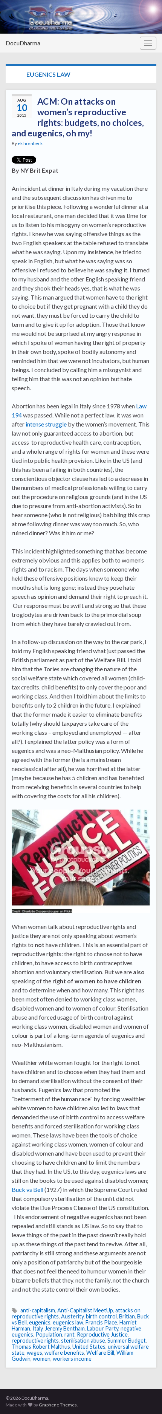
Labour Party (102, 1328)
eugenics (39, 1322)
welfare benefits (64, 1352)
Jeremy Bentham (65, 1328)
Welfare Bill (100, 1352)
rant (69, 1334)
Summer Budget (126, 1340)
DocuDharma (23, 42)
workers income (72, 1358)
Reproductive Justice (102, 1334)
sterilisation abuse (83, 1340)
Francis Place (101, 1322)
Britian (127, 1316)
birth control (101, 1316)
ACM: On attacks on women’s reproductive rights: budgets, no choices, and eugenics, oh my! (78, 117)
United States (88, 1346)
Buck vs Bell (27, 1189)
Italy (37, 1328)
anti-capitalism (37, 1310)
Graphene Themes (58, 1405)
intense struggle (46, 424)
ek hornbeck (30, 143)
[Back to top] (145, 1397)
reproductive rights (35, 1340)
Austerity (72, 1316)
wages (34, 1352)
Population (48, 1334)
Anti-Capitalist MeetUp (85, 1310)
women (41, 1358)
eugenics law (68, 1322)
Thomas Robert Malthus (41, 1346)
